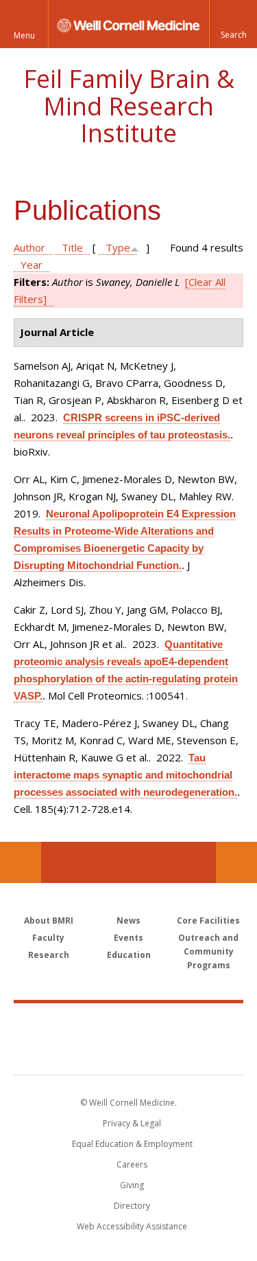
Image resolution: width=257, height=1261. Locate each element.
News (128, 920)
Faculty (48, 938)
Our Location (20, 862)
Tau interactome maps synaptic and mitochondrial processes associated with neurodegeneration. (125, 775)
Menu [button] (24, 35)
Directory (132, 1206)
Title (72, 247)
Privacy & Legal (132, 1123)
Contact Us (236, 862)
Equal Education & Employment (132, 1144)
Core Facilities (208, 920)
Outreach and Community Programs (208, 951)
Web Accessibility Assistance (132, 1226)
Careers (132, 1164)
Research (48, 955)
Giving (132, 1185)
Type (118, 247)
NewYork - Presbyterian (128, 1053)
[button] (233, 24)
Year (31, 264)
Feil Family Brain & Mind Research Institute (128, 106)
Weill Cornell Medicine (129, 1024)
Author (29, 247)
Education (129, 955)
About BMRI (48, 920)
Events (128, 938)
